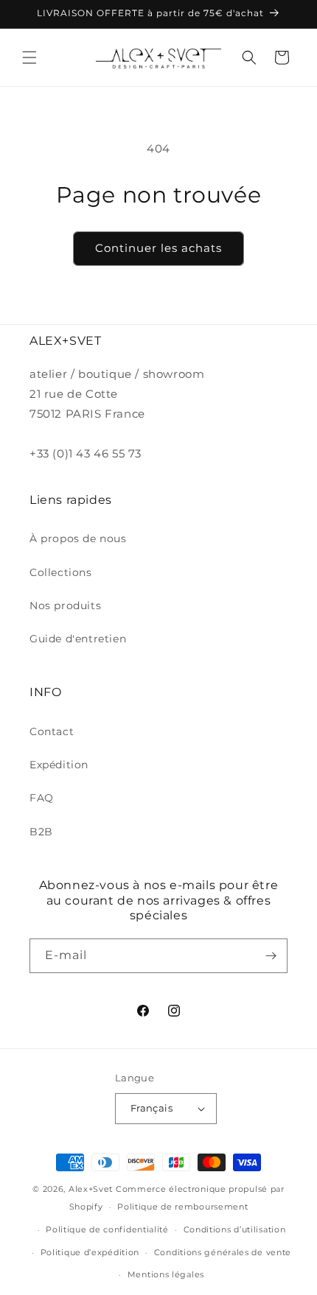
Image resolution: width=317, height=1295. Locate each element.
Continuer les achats (158, 248)
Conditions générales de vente (222, 1252)
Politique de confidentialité (107, 1229)
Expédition (58, 764)
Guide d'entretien (77, 638)
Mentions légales (166, 1274)
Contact (51, 731)
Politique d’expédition (90, 1252)
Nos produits (65, 605)
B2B (41, 831)
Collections (60, 572)
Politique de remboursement (182, 1206)
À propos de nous (78, 538)
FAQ (41, 797)
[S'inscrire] (270, 955)
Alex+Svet (91, 1189)
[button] (29, 57)
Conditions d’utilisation (235, 1229)
